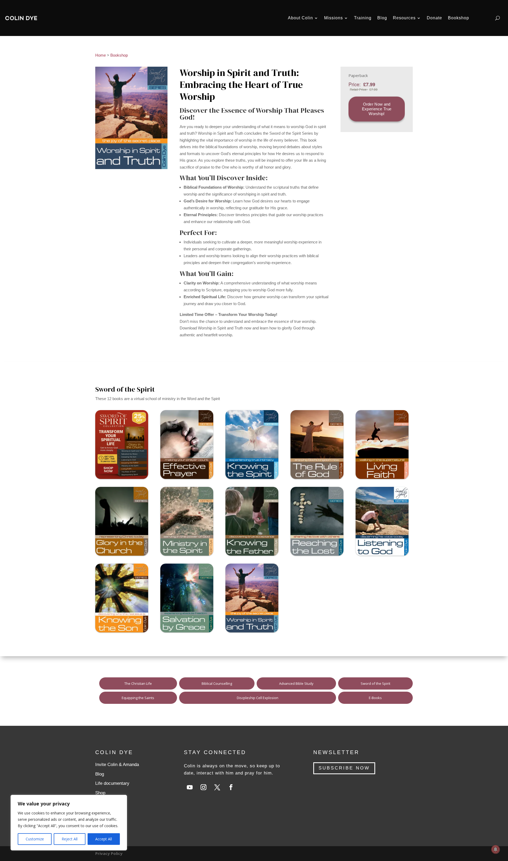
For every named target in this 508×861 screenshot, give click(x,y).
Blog (382, 18)
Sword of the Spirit (375, 683)
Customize (35, 838)
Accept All (103, 838)
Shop (100, 792)
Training (362, 18)
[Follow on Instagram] (203, 787)
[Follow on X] (217, 787)
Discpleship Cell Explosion (257, 697)
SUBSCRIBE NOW (344, 768)
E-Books (375, 697)
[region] (69, 822)
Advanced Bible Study (296, 683)
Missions (333, 18)
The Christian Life (138, 683)
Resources (404, 18)
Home (100, 55)
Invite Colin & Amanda (117, 764)
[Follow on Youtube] (190, 787)
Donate (434, 18)
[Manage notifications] (495, 849)
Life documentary (112, 783)
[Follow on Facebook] (231, 787)
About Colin (300, 18)
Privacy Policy (109, 853)
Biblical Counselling (217, 683)
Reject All (70, 838)
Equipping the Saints (138, 697)
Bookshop (458, 18)
